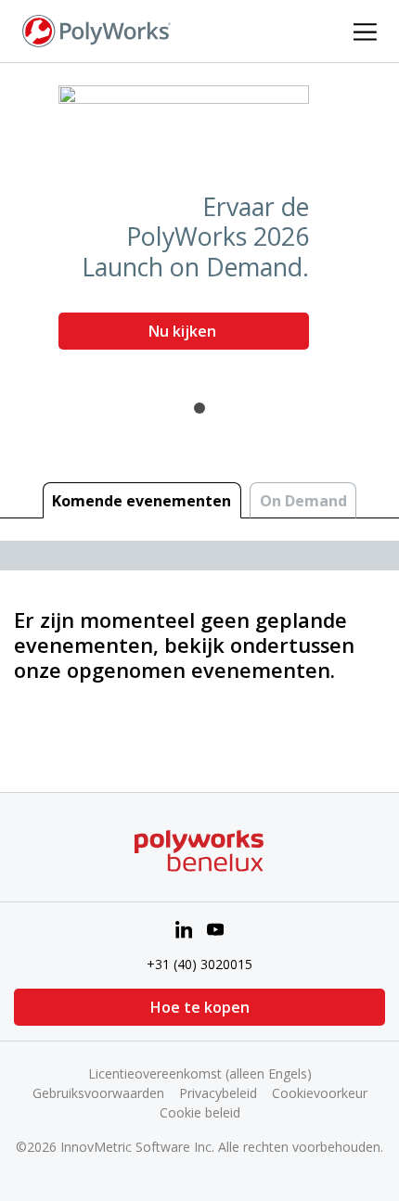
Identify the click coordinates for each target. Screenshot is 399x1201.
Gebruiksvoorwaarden (98, 1093)
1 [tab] (199, 408)
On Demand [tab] (303, 501)
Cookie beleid (200, 1112)
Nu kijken (184, 331)
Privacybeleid (218, 1093)
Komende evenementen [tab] (141, 501)
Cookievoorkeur (319, 1093)
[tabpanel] (199, 224)
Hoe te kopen (200, 1007)
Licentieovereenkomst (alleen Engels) (200, 1073)
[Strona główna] (96, 29)
